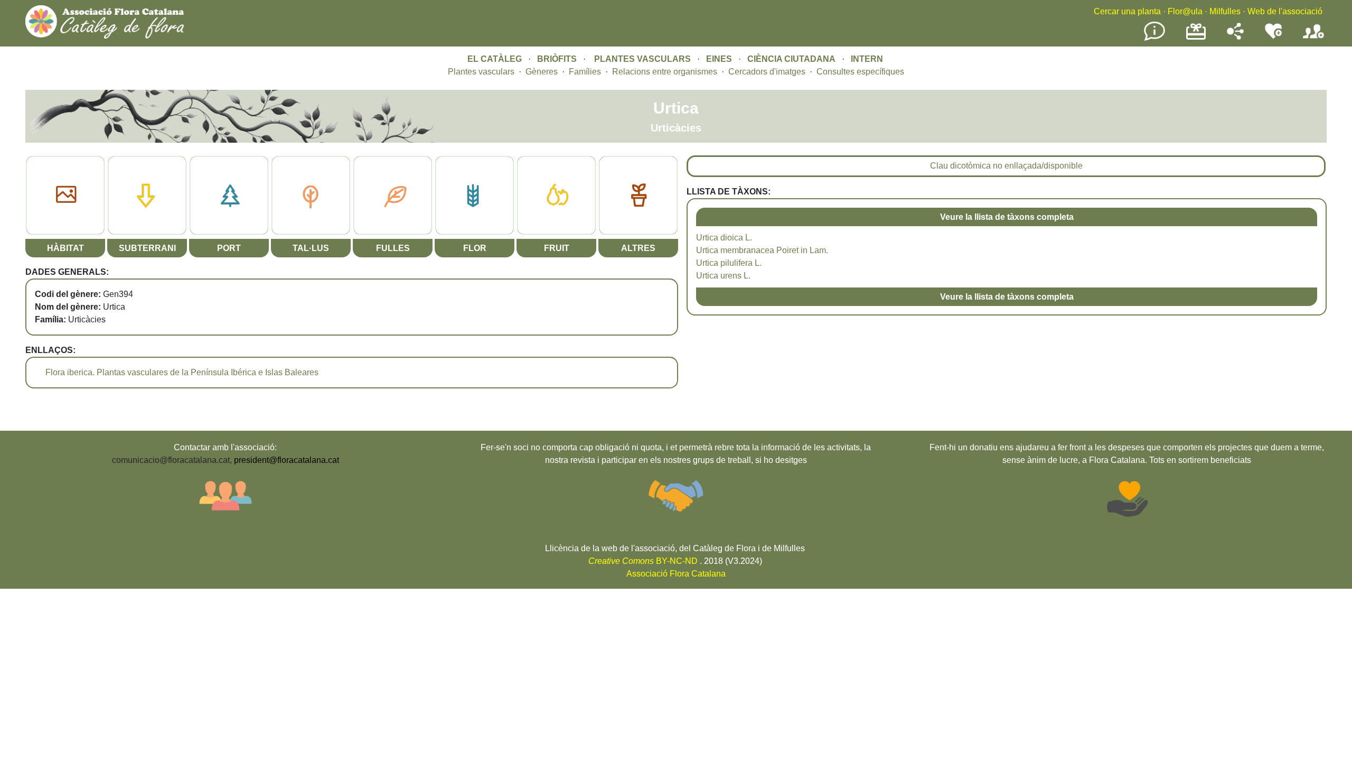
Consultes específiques (860, 71)
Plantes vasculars (481, 71)
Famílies (585, 71)
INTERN (867, 58)
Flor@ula (1185, 11)
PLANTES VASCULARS (642, 58)
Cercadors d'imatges (766, 71)
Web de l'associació (1284, 11)
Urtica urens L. (723, 275)
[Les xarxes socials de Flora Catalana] (1235, 36)
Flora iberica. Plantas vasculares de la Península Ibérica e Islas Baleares (181, 372)
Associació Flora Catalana (676, 573)
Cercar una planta (1127, 11)
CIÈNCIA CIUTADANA (791, 58)
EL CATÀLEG (494, 58)
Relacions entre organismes (664, 71)
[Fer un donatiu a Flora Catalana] (1196, 38)
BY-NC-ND (643, 560)
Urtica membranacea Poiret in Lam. (762, 250)
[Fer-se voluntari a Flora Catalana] (1273, 36)
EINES (719, 58)
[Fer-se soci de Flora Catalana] (1313, 38)
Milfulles (1225, 11)
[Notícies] (1154, 38)
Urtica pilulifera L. (729, 262)
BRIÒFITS (558, 58)
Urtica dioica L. (724, 237)
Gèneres (541, 71)
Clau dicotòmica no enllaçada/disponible (1006, 165)
